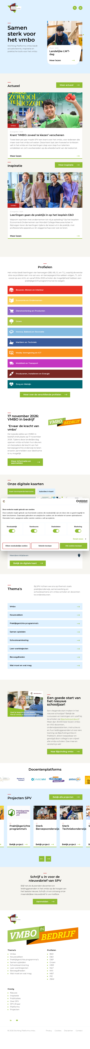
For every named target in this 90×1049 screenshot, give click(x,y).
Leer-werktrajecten (19, 968)
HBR (52, 965)
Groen (53, 962)
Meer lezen (55, 60)
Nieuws (13, 993)
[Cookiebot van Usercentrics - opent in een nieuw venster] (77, 501)
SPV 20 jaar (15, 1004)
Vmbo (13, 954)
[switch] (34, 531)
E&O (52, 957)
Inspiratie (14, 996)
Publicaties (15, 998)
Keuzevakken (16, 957)
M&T (52, 973)
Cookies (58, 1031)
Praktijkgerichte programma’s (24, 959)
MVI (51, 971)
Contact (79, 1031)
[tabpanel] (64, 43)
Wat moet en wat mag (21, 973)
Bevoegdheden (17, 971)
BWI (52, 954)
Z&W (52, 979)
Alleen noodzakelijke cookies (16, 546)
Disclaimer (68, 1031)
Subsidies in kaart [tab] (46, 491)
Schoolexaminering (19, 965)
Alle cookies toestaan (73, 546)
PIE (51, 976)
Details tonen (78, 539)
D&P (52, 959)
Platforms (15, 1007)
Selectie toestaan (45, 546)
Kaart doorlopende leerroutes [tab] (21, 491)
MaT (52, 968)
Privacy (49, 1031)
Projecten (14, 1009)
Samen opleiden (18, 962)
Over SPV (14, 1001)
